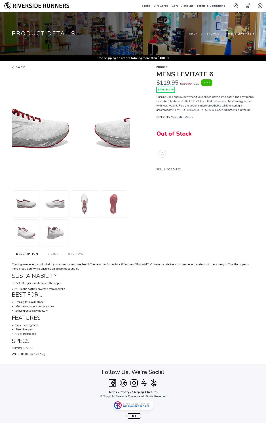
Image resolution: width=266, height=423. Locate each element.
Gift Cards (160, 6)
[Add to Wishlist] (162, 154)
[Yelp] (153, 383)
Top (134, 416)
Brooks (212, 33)
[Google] (123, 383)
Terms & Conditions (211, 6)
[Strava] (144, 383)
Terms (113, 392)
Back (19, 67)
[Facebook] (112, 383)
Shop (193, 33)
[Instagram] (134, 383)
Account (187, 6)
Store (146, 6)
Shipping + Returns (145, 392)
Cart (175, 6)
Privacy (124, 392)
